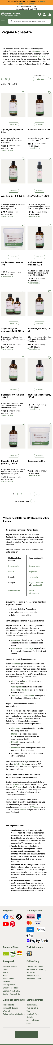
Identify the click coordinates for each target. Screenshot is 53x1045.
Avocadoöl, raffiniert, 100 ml (39, 329)
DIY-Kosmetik (39, 56)
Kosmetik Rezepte (10, 966)
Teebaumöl (16, 695)
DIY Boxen (30, 972)
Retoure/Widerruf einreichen (14, 1014)
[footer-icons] (6, 917)
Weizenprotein (17, 687)
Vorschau (13, 124)
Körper (5, 972)
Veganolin (33, 572)
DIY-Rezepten (35, 807)
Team (28, 1011)
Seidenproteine (14, 591)
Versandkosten (7, 150)
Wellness (6, 982)
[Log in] (44, 14)
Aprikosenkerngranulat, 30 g (12, 263)
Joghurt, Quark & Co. (11, 991)
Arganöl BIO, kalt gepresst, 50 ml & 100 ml (12, 329)
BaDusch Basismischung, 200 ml (39, 396)
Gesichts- (15, 648)
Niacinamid (37, 585)
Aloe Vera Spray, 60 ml (38, 196)
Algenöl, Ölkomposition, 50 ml (12, 131)
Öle (28, 719)
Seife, (16, 764)
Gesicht (6, 969)
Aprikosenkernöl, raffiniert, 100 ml (35, 263)
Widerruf (6, 1011)
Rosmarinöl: (29, 695)
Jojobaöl (25, 690)
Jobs (28, 1023)
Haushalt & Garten (33, 979)
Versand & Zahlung (10, 1008)
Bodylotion (22, 764)
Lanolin (11, 572)
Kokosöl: (14, 742)
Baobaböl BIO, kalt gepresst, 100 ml (9, 462)
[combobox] (29, 21)
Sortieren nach (39, 76)
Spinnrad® (35, 51)
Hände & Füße (8, 979)
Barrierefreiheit (32, 1008)
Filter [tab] (5, 79)
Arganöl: (26, 681)
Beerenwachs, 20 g (36, 461)
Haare (5, 976)
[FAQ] (39, 14)
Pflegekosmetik (32, 976)
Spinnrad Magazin (33, 1020)
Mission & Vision (32, 1014)
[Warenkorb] (49, 14)
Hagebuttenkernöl (36, 583)
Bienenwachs (13, 566)
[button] (23, 92)
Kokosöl (14, 690)
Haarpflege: (16, 640)
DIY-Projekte (17, 787)
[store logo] (11, 14)
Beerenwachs (34, 566)
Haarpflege (15, 664)
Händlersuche (32, 1005)
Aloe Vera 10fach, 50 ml (39, 130)
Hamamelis (33, 577)
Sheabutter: (16, 728)
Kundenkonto (8, 1005)
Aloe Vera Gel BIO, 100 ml (13, 196)
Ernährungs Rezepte (11, 988)
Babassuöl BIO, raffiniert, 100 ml (12, 396)
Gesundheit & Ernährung (36, 969)
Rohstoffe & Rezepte (34, 966)
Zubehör (22, 810)
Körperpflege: (28, 648)
